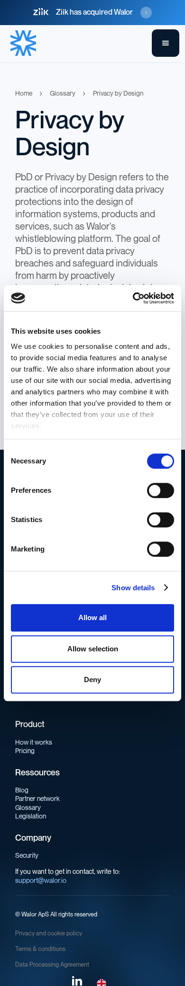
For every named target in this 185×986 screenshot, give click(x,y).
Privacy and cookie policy (48, 933)
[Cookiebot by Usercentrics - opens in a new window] (133, 298)
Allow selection (92, 649)
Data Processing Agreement (52, 964)
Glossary (28, 807)
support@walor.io (40, 880)
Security (26, 855)
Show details (133, 588)
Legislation (30, 816)
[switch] (160, 490)
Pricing (25, 751)
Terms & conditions (40, 949)
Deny (92, 679)
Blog (21, 790)
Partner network (37, 798)
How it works (33, 742)
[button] (165, 43)
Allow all (92, 617)
